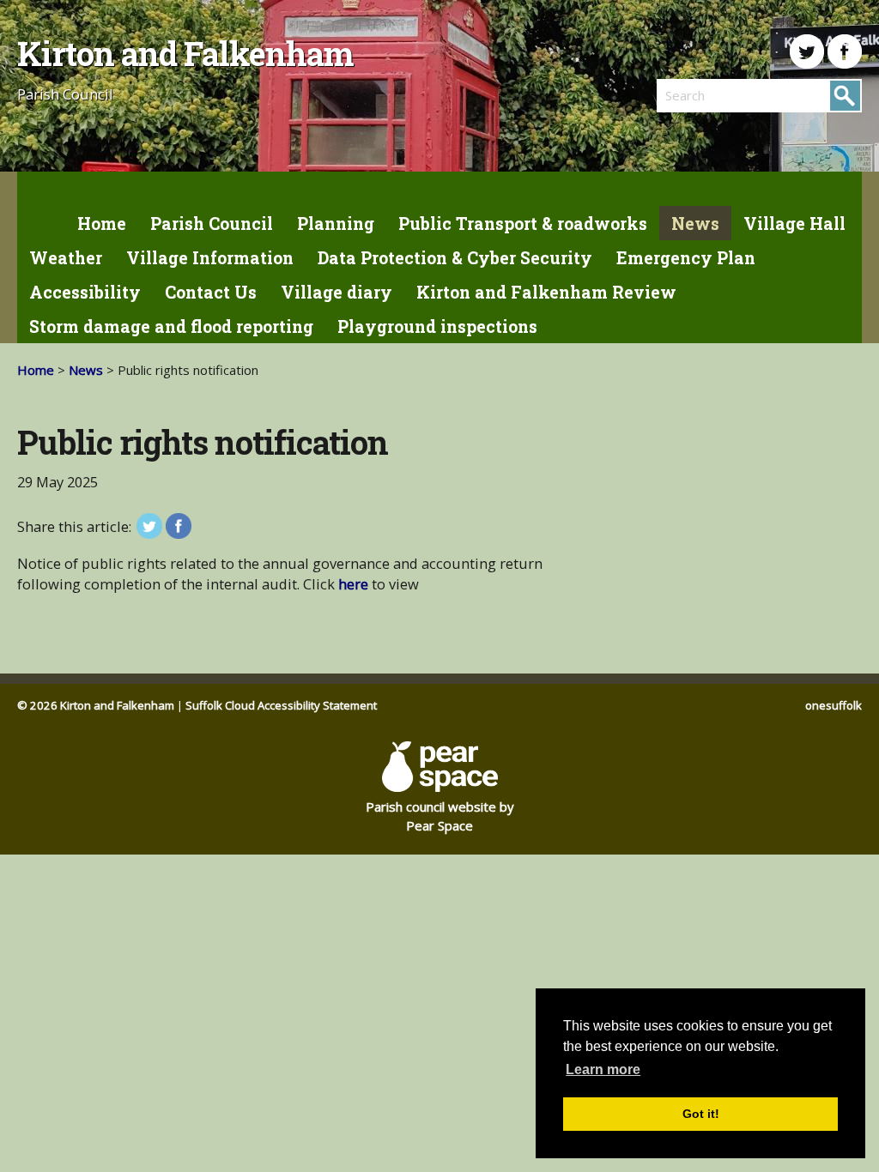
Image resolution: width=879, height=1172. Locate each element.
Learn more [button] (603, 1069)
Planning (335, 223)
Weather (65, 258)
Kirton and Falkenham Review (546, 292)
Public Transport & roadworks (522, 223)
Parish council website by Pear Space (440, 816)
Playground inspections (437, 326)
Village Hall (794, 223)
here (353, 584)
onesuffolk (833, 705)
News (695, 223)
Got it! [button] (700, 1114)
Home (101, 223)
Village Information (210, 258)
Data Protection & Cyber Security (455, 258)
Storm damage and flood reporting (171, 326)
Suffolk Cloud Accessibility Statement (281, 705)
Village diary (336, 292)
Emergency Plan (685, 258)
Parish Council (211, 223)
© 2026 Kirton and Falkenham (95, 705)
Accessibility (85, 292)
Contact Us (211, 292)
